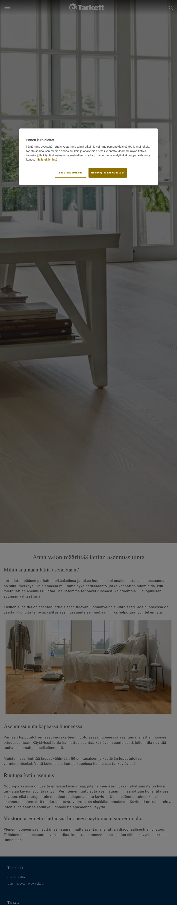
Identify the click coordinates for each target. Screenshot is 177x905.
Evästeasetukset (70, 172)
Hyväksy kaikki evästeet (107, 172)
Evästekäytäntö (47, 160)
